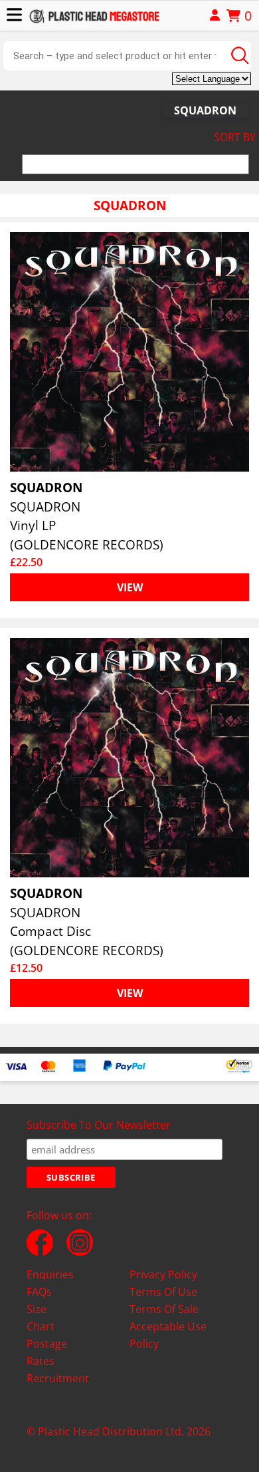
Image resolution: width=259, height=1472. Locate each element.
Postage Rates (47, 1352)
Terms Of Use (163, 1291)
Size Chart (40, 1318)
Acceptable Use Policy (168, 1335)
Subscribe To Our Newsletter (99, 1124)
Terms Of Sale (164, 1309)
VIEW (130, 587)
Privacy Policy (163, 1274)
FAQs (39, 1291)
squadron (205, 110)
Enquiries (50, 1274)
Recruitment (58, 1378)
